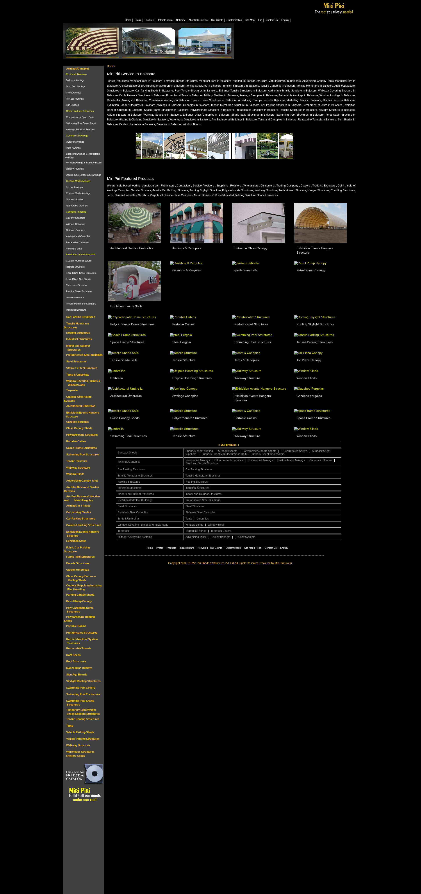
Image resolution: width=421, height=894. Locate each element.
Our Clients (217, 20)
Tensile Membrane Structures (135, 475)
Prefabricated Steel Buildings (84, 355)
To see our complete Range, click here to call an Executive (263, 163)
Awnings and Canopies (78, 236)
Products (150, 20)
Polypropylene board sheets (259, 451)
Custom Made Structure (78, 260)
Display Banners (220, 537)
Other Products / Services (80, 111)
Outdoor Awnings (75, 141)
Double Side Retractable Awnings (83, 175)
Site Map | (249, 547)
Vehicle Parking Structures (83, 739)
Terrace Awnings (75, 98)
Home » (111, 66)
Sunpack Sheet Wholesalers (267, 454)
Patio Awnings (73, 148)
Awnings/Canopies (77, 68)
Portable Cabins (76, 441)
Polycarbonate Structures (82, 435)
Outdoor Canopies (76, 230)
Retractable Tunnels (78, 648)
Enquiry (285, 20)
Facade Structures (77, 563)
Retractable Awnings (77, 205)
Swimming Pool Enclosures (83, 694)
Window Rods (216, 524)
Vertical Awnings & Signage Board (84, 162)
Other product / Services (228, 460)
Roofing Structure (75, 266)
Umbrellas (202, 518)
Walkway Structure (78, 467)
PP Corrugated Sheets (294, 451)
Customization (234, 20)
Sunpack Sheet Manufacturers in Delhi (225, 454)
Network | (203, 547)
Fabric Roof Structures (80, 556)
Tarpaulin (72, 390)
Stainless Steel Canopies (81, 368)
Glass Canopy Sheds (79, 428)
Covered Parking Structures (83, 525)
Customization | (234, 547)
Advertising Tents (196, 537)
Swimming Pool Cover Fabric (81, 123)
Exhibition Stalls (76, 541)
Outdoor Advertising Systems (135, 537)
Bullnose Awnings (75, 80)
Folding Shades (74, 248)
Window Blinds (75, 474)
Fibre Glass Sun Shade (78, 279)
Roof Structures (76, 661)
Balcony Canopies (75, 218)
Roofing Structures (78, 332)
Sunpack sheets (228, 451)
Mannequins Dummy (79, 668)
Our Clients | (216, 547)
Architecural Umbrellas (80, 406)
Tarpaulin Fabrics (196, 530)
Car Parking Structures (80, 317)
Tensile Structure (75, 297)
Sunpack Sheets (127, 452)
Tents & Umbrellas (77, 374)
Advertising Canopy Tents (82, 480)
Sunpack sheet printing (200, 451)
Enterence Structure (76, 285)
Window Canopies (75, 224)
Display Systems (245, 537)
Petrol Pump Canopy (79, 601)
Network (180, 20)
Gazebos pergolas (77, 422)
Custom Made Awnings (78, 181)
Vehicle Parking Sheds (80, 732)
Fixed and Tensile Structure (80, 254)
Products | (171, 547)
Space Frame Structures (81, 448)
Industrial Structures (79, 339)
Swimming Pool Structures (82, 454)
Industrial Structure (76, 309)
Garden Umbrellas (77, 569)
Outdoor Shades (75, 199)
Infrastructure (165, 20)
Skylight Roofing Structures (83, 681)
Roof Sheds (73, 655)
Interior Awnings (74, 187)
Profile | (160, 547)
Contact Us (272, 20)
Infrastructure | (187, 547)
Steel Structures (76, 361)
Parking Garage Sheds (80, 594)
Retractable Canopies (77, 242)
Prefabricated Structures (81, 632)
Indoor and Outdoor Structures (136, 494)
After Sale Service (198, 20)
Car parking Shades (78, 512)
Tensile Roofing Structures (82, 719)
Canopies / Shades (76, 211)
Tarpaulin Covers (221, 530)
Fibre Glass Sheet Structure (81, 273)
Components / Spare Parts (80, 117)
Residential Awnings (76, 74)
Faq (260, 20)
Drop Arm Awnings (76, 86)
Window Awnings (75, 168)
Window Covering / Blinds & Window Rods (143, 524)
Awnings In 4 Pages (78, 505)
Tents (69, 725)
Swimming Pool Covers (80, 687)
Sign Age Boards (76, 674)
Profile (138, 20)
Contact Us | (271, 547)
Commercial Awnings (77, 135)
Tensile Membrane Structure (81, 303)
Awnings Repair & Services (80, 129)
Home (128, 20)
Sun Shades (72, 105)
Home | (150, 547)
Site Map (250, 20)
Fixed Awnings (73, 92)
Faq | (259, 547)
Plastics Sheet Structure (79, 291)
